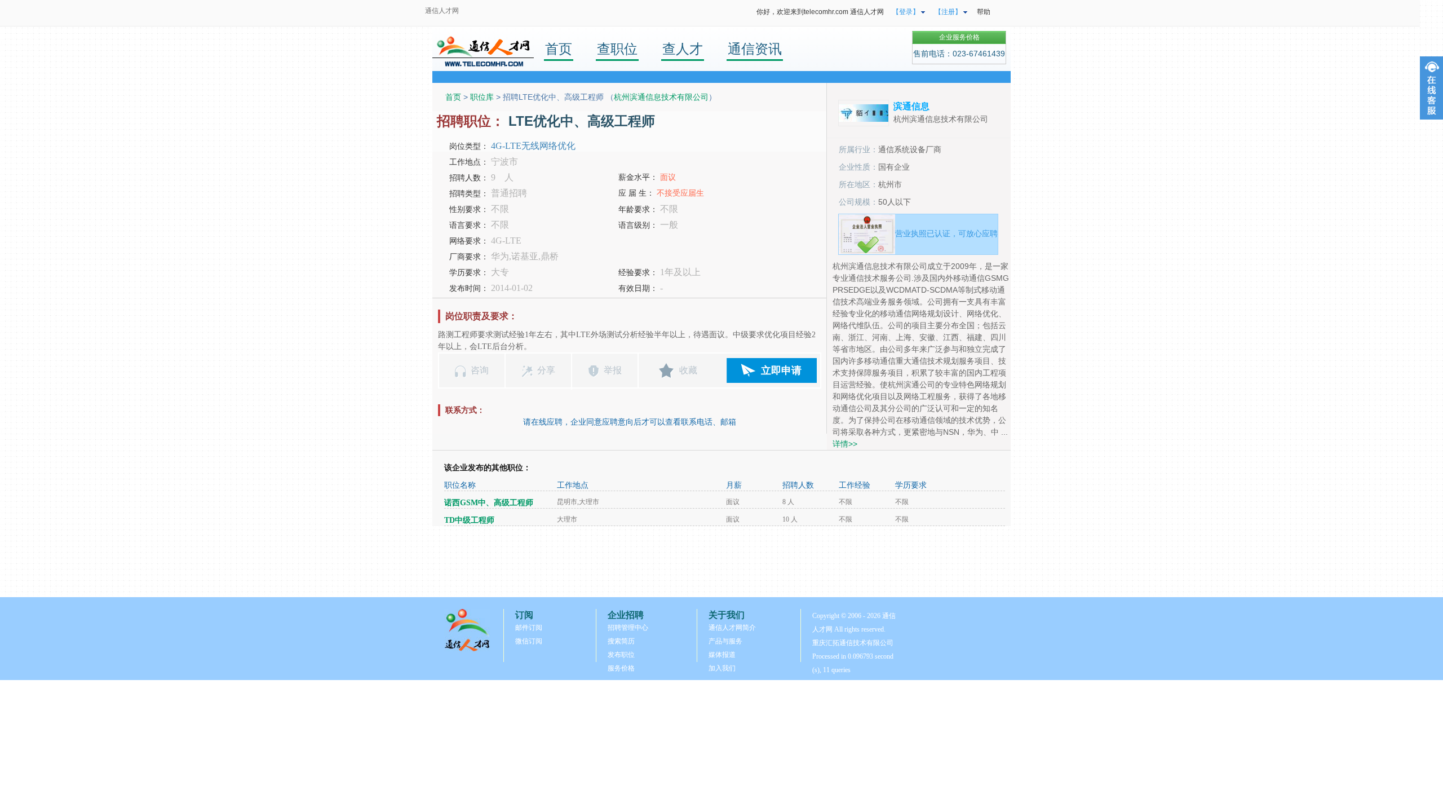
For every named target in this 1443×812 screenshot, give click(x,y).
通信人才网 (442, 11)
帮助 (983, 12)
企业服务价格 (959, 37)
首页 (558, 48)
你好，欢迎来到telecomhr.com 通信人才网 (820, 12)
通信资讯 (755, 48)
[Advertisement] (721, 561)
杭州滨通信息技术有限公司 (661, 97)
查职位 (617, 48)
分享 (546, 370)
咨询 (480, 370)
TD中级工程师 (469, 520)
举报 (613, 370)
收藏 (688, 370)
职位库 (482, 97)
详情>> (845, 443)
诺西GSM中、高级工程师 (488, 502)
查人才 (682, 48)
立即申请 (781, 370)
